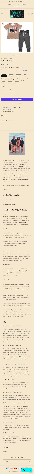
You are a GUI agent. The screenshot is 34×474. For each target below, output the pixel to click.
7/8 (25, 79)
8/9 (4, 83)
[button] (2, 14)
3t (3, 79)
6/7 (20, 79)
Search (5, 451)
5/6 (14, 79)
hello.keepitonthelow (15, 471)
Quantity (3, 86)
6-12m (11, 76)
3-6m (4, 76)
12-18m (19, 76)
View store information (8, 111)
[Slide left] (13, 55)
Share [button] (4, 125)
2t (25, 76)
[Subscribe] (29, 461)
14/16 (16, 83)
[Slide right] (20, 55)
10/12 (10, 83)
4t (8, 79)
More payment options (17, 103)
